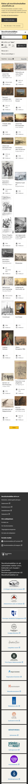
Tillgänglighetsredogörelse (8, 529)
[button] (5, 51)
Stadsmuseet (4, 503)
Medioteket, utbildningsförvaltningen (11, 500)
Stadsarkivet (4, 514)
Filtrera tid (4, 50)
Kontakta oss (4, 522)
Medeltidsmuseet (5, 507)
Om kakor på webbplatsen (8, 533)
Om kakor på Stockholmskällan (9, 15)
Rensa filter (24, 59)
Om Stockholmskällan (7, 526)
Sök (24, 37)
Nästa (14, 427)
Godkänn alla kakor (9, 20)
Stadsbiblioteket (5, 510)
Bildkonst (10, 59)
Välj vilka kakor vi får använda (12, 25)
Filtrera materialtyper (7, 53)
